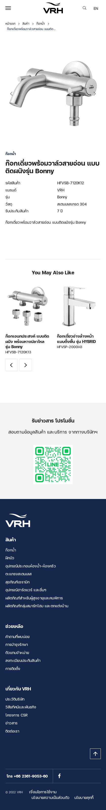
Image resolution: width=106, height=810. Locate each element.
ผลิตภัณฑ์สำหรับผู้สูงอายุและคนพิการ (34, 598)
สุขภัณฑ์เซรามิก (17, 582)
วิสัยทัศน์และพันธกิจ (20, 707)
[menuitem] (96, 8)
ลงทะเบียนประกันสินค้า (23, 660)
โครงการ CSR (16, 715)
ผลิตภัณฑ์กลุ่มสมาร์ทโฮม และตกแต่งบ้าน (36, 605)
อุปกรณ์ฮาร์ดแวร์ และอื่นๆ (26, 589)
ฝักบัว (10, 558)
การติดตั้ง (12, 668)
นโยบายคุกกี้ (83, 797)
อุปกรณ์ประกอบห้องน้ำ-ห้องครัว (30, 566)
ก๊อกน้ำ (10, 550)
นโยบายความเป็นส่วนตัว (51, 797)
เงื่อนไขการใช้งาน (42, 791)
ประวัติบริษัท (14, 699)
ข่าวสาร (11, 723)
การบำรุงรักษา (16, 644)
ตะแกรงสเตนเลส (18, 573)
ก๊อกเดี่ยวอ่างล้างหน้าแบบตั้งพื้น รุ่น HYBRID (76, 338)
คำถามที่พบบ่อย (17, 636)
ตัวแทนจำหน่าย (17, 652)
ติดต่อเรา (12, 731)
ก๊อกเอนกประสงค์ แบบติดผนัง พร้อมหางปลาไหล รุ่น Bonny (27, 341)
